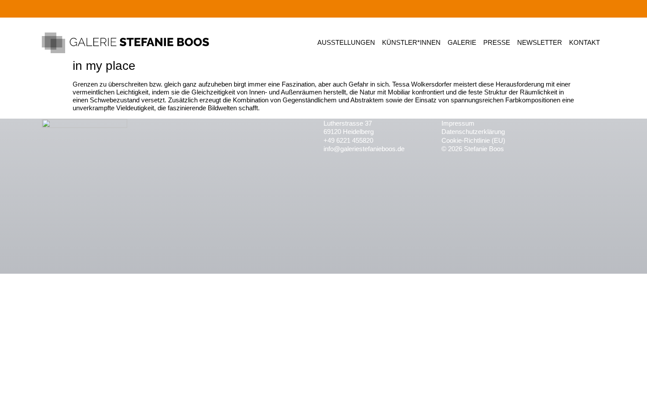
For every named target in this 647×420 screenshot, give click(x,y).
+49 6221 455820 (348, 140)
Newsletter (539, 42)
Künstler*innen (411, 42)
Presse (496, 42)
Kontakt (584, 42)
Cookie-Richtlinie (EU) (473, 140)
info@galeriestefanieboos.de (364, 148)
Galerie (462, 42)
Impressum (457, 123)
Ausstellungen (346, 42)
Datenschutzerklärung (473, 131)
